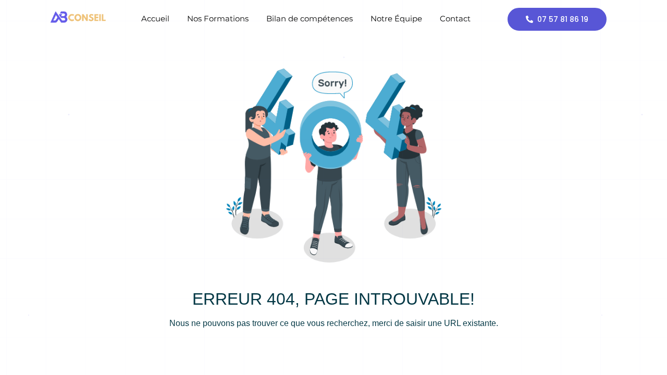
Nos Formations (218, 18)
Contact (455, 18)
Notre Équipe (396, 18)
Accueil (155, 18)
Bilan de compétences (309, 18)
